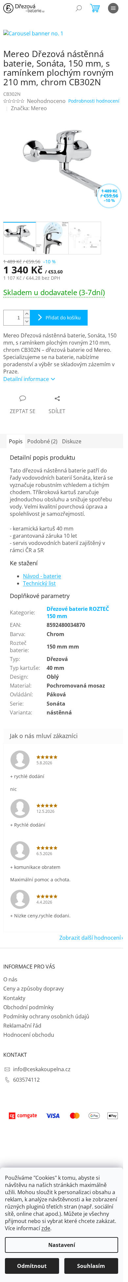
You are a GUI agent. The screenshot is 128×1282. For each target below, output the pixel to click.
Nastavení (61, 1245)
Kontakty (14, 998)
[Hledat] (78, 8)
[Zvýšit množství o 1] (26, 314)
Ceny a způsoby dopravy (33, 988)
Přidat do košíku (63, 317)
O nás (10, 979)
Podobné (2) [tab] (42, 441)
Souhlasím (91, 1266)
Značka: (29, 108)
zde (45, 1228)
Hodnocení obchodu (28, 1034)
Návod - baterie (42, 576)
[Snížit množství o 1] (26, 321)
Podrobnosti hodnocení (93, 101)
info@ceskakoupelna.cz (42, 1069)
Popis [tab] (16, 441)
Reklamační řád (22, 1025)
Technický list (39, 583)
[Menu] (113, 8)
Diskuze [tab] (71, 441)
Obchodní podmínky (28, 1007)
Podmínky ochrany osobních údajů (46, 1016)
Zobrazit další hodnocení (90, 937)
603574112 (26, 1079)
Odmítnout (32, 1266)
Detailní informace (26, 379)
